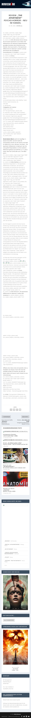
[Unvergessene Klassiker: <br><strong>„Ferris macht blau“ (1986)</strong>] (15, 431)
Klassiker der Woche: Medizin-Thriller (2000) (9, 490)
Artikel (6, 394)
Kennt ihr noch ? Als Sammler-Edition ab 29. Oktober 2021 (14, 466)
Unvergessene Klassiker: (10, 435)
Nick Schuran (17, 714)
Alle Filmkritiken (9, 620)
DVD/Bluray (19, 26)
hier (17, 670)
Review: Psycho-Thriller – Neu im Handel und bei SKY (15, 443)
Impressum (4, 716)
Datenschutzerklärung (14, 716)
